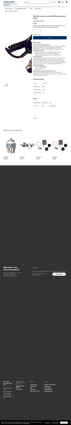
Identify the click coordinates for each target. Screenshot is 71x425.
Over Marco (33, 391)
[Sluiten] (69, 422)
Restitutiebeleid (48, 391)
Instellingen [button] (47, 422)
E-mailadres (35, 269)
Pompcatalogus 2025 (34, 387)
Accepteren (64, 422)
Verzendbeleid (47, 389)
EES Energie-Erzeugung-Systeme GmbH (7, 384)
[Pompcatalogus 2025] (39, 388)
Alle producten (33, 386)
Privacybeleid (47, 387)
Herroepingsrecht (48, 392)
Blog (31, 389)
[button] (55, 2)
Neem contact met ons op (35, 392)
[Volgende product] (69, 145)
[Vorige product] (1, 145)
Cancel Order (19, 390)
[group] (35, 149)
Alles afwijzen (55, 422)
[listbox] (55, 2)
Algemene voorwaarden (50, 386)
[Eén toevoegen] (40, 30)
